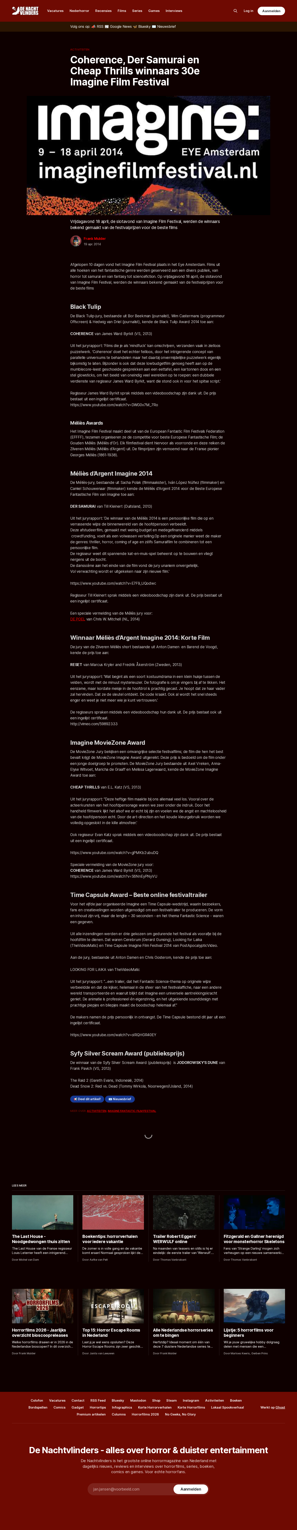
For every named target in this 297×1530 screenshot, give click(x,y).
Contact (78, 1400)
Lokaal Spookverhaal (227, 1407)
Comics (59, 1407)
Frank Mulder (95, 238)
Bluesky (118, 1400)
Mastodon (138, 1400)
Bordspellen (37, 1407)
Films (122, 11)
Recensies (103, 11)
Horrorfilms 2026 (145, 1414)
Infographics (122, 1407)
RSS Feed (98, 1400)
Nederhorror (79, 11)
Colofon (37, 1400)
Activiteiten (80, 49)
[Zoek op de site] (235, 10)
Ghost (280, 1407)
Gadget (78, 1407)
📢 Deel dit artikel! (87, 1099)
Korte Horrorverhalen (155, 1407)
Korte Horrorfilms (191, 1407)
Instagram (191, 1400)
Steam (171, 1400)
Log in (248, 11)
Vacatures (55, 11)
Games (154, 11)
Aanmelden (271, 11)
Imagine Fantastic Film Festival (132, 1111)
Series (137, 11)
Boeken (236, 1400)
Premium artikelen (91, 1414)
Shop (156, 1400)
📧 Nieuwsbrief (119, 1099)
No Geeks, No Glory (180, 1414)
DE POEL (77, 619)
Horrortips (98, 1407)
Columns (119, 1414)
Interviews (174, 11)
